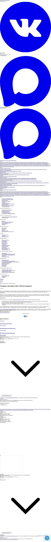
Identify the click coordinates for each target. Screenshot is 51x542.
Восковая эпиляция (3, 176)
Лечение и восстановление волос (5, 170)
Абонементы (14, 160)
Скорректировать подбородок (28, 164)
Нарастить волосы (12, 163)
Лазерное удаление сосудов (4, 185)
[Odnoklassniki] (26, 316)
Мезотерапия (12, 179)
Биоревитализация (7, 179)
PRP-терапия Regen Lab (32, 179)
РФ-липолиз (11, 183)
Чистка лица (7, 174)
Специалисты (7, 160)
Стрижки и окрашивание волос (5, 168)
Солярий (13, 187)
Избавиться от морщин (19, 163)
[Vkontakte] (25, 316)
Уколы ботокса (9, 178)
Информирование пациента (26, 409)
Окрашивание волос (21, 169)
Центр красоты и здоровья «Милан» (10, 309)
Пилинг (10, 174)
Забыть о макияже (36, 164)
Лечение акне (2, 174)
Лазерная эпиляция (13, 176)
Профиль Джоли (25, 178)
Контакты (1, 279)
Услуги (17, 409)
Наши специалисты (12, 409)
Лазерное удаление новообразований (38, 185)
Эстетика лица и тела (3, 186)
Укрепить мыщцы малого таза (9, 166)
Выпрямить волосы (41, 163)
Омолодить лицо (39, 162)
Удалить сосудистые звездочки (9, 164)
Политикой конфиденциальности (12, 397)
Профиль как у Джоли (19, 165)
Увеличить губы (47, 163)
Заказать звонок (2, 312)
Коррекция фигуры (3, 181)
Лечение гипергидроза (19, 179)
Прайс (11, 160)
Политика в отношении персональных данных (17, 410)
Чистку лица (2, 164)
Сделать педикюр (12, 165)
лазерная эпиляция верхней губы (18, 299)
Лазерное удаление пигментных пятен (16, 185)
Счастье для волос (18, 171)
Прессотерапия (6, 183)
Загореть (34, 165)
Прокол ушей (9, 187)
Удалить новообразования (43, 164)
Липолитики (15, 183)
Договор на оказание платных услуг (37, 409)
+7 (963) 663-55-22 (3, 55)
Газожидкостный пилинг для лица (23, 174)
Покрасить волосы (33, 162)
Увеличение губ (15, 178)
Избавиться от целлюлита (4, 163)
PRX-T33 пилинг (15, 174)
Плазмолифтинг (25, 179)
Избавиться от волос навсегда (28, 165)
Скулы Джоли (20, 178)
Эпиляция (1, 175)
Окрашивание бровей (3, 187)
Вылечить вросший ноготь (41, 165)
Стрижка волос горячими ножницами (40, 169)
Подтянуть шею (26, 163)
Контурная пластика (3, 178)
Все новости (2, 320)
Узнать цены (7, 312)
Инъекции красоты (3, 177)
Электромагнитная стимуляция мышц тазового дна (28, 182)
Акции (4, 160)
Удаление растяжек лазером (27, 185)
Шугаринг (8, 176)
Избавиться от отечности (33, 163)
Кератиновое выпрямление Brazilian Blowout (7, 171)
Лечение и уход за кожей (4, 173)
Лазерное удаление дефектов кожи (6, 184)
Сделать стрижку (3, 162)
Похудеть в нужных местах (25, 162)
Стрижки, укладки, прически (5, 169)
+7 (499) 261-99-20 (3, 411)
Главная (1, 160)
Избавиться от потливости (4, 165)
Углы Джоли (30, 178)
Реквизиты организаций (29, 410)
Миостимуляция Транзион (41, 182)
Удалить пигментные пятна (15, 162)
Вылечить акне (45, 162)
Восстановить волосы (19, 164)
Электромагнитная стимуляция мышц (13, 182)
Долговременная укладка (29, 169)
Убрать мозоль (8, 162)
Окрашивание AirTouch (14, 169)
